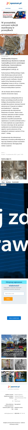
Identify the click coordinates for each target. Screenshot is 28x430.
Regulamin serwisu (19, 407)
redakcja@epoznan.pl (8, 413)
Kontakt (20, 8)
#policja (8, 182)
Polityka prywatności (9, 405)
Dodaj (8, 299)
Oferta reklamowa (9, 404)
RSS (12, 409)
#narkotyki (15, 182)
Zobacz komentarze (14, 318)
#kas (3, 182)
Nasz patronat (17, 404)
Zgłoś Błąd (8, 8)
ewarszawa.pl (17, 422)
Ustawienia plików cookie (8, 407)
